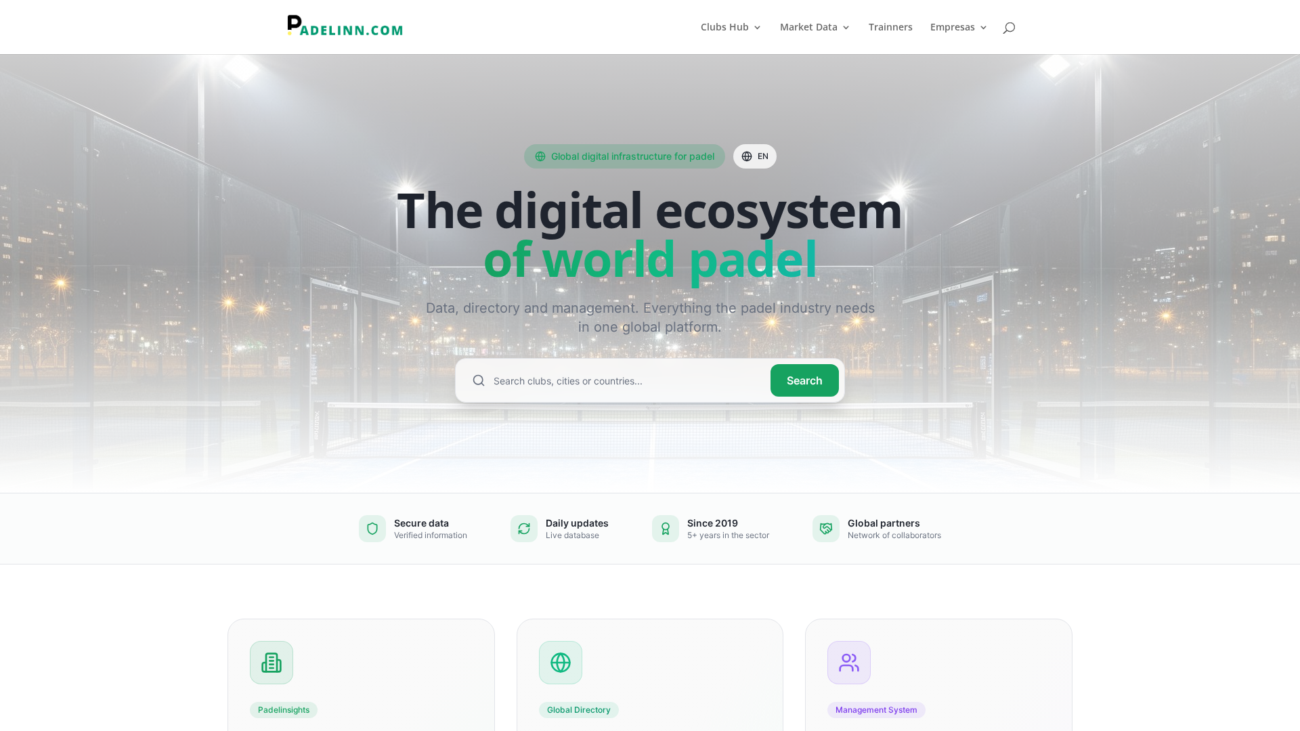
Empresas (952, 27)
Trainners (891, 27)
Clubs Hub (725, 27)
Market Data (809, 27)
